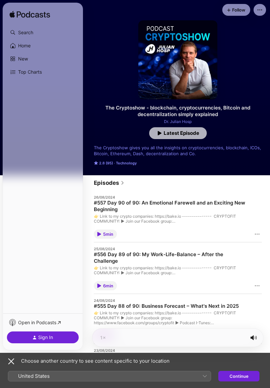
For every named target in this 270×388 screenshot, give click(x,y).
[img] (30, 15)
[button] (42, 32)
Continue (239, 376)
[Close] (11, 361)
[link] (109, 182)
